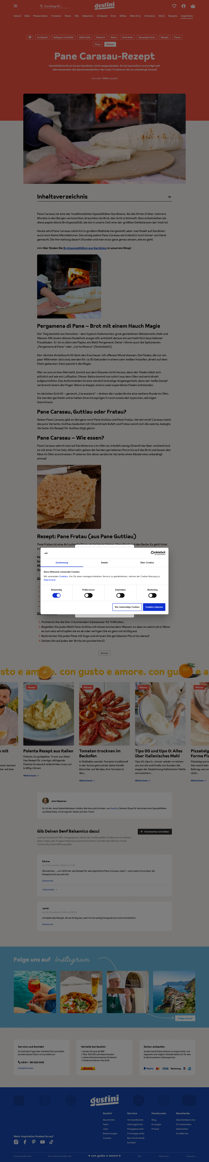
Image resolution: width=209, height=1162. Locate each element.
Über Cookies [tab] (147, 562)
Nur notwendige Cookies (127, 607)
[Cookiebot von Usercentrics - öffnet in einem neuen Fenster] (152, 553)
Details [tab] (104, 562)
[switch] (88, 595)
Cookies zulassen (154, 607)
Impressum (50, 580)
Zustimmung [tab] (62, 562)
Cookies (63, 576)
